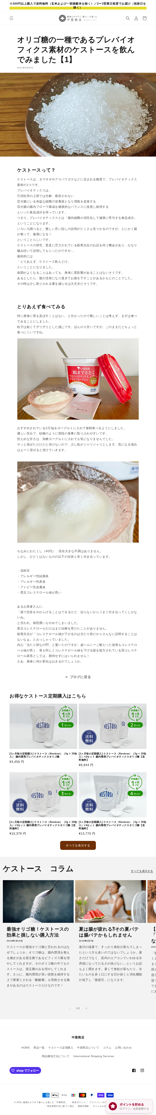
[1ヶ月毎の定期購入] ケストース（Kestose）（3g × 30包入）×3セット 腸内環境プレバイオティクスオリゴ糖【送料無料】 (43, 825)
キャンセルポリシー (103, 1106)
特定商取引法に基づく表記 (60, 1106)
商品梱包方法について (56, 1056)
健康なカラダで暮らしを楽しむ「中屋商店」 (45, 1102)
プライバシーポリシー (100, 1102)
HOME (25, 1047)
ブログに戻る (80, 677)
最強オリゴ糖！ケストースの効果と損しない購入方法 (38, 931)
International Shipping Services (93, 1056)
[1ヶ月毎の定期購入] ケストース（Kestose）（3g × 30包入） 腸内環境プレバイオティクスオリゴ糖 (43, 755)
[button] (11, 18)
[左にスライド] (69, 1008)
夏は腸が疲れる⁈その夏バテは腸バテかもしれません (109, 931)
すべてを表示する (78, 845)
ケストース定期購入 (60, 1047)
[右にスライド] (86, 1008)
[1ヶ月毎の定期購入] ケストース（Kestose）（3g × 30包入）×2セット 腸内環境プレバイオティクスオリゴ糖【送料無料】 (112, 756)
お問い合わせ (123, 1047)
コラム (107, 1047)
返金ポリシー (78, 1102)
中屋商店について (88, 1047)
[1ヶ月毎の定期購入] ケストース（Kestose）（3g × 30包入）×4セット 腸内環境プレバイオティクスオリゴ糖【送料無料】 (112, 825)
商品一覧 (39, 1047)
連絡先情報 (83, 1106)
